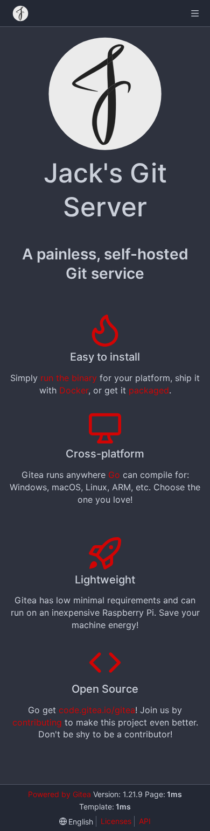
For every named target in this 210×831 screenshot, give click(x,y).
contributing (37, 722)
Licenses (116, 821)
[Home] (20, 13)
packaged (149, 390)
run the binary (68, 377)
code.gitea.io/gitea (97, 710)
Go (114, 474)
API (145, 821)
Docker (73, 390)
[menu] (76, 821)
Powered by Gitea (59, 794)
